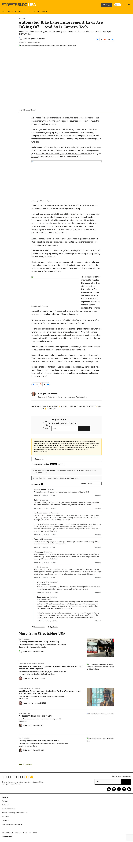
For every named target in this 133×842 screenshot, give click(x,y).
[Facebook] (109, 789)
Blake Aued (27, 651)
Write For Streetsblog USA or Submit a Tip (15, 812)
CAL (34, 11)
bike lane (73, 406)
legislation (53, 242)
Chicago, (71, 129)
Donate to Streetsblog (8, 809)
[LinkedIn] (124, 789)
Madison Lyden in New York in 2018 (46, 229)
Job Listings (5, 816)
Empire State (11, 11)
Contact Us (5, 820)
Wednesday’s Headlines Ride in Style (35, 716)
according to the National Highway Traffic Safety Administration (63, 153)
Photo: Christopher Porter (27, 110)
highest (34, 156)
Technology (51, 409)
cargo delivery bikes (66, 335)
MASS (20, 11)
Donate (44, 11)
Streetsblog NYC (25, 663)
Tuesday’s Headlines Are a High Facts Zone (39, 740)
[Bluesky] (129, 789)
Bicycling (22, 18)
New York (93, 129)
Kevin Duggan (28, 678)
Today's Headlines (24, 639)
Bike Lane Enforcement (87, 406)
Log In (105, 5)
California (80, 129)
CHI (38, 11)
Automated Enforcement (49, 406)
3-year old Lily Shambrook (69, 214)
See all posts (24, 764)
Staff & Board (6, 805)
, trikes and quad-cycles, (85, 335)
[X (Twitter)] (114, 789)
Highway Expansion (38, 663)
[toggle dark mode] (117, 4)
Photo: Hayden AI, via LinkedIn (39, 306)
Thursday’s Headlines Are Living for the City (39, 641)
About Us (5, 801)
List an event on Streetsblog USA (12, 824)
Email (54, 428)
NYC (3, 11)
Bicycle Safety (36, 688)
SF (29, 11)
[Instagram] (119, 789)
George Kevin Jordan (35, 38)
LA (25, 11)
